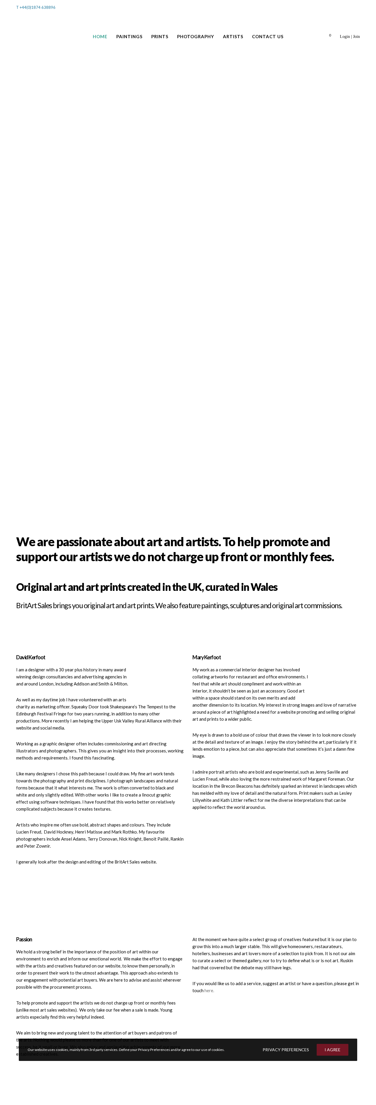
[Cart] (322, 36)
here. (209, 990)
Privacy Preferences (286, 1049)
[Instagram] (358, 8)
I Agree (332, 1049)
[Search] (337, 7)
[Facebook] (350, 8)
